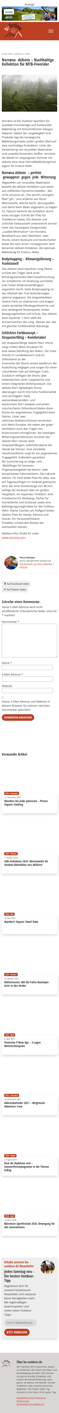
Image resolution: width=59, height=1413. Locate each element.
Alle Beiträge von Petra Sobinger (36, 563)
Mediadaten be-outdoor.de (30, 1404)
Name (7, 663)
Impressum (40, 1397)
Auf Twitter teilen (16, 589)
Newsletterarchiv (25, 1397)
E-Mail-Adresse (12, 674)
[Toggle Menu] (50, 31)
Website (24, 567)
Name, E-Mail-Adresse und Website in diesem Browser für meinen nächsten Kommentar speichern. (26, 705)
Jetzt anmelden (17, 1332)
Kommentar (10, 621)
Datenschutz (23, 1401)
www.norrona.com (14, 537)
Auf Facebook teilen (17, 583)
